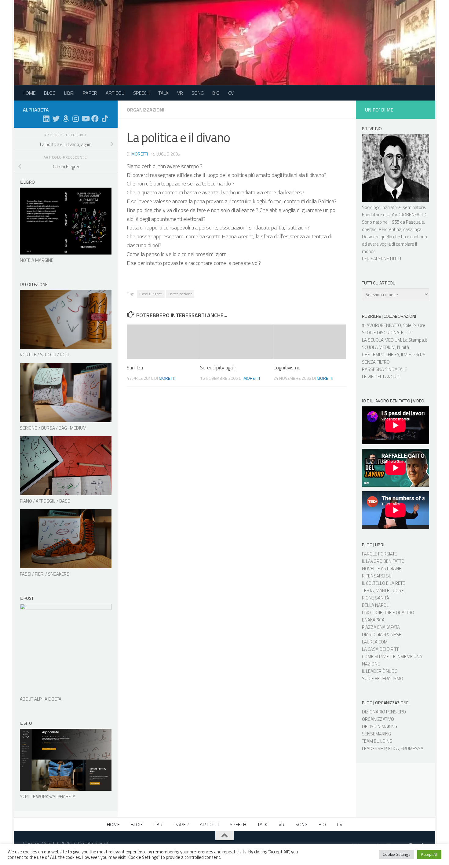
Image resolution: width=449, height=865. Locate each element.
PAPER (90, 93)
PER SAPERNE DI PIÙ (381, 258)
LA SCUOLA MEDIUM (381, 339)
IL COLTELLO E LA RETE (383, 583)
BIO (216, 93)
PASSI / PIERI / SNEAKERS (44, 573)
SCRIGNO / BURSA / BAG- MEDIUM (53, 427)
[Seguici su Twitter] (56, 118)
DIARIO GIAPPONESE (381, 634)
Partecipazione (180, 294)
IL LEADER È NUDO (380, 671)
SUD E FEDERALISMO (382, 678)
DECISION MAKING (379, 726)
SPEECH (141, 93)
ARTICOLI (115, 93)
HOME (29, 93)
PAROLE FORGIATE (379, 553)
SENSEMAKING (376, 733)
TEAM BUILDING (377, 741)
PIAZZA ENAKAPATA (381, 627)
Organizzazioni (145, 109)
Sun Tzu (135, 368)
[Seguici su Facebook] (95, 118)
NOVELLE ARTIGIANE (381, 568)
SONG (198, 93)
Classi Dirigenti (150, 294)
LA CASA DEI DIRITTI (381, 649)
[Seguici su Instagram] (75, 118)
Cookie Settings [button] (397, 854)
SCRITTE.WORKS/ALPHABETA (47, 796)
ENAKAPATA (373, 619)
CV (231, 93)
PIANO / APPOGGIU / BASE (45, 500)
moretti (139, 154)
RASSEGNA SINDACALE (384, 369)
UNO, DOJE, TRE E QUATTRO (388, 612)
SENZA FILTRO (376, 361)
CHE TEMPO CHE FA (380, 354)
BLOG (50, 93)
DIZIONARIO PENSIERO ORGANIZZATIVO (384, 715)
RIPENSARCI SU (377, 575)
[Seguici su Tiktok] (104, 118)
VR (180, 93)
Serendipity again (218, 368)
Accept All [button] (429, 854)
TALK (163, 93)
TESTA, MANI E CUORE (383, 590)
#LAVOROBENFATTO (406, 214)
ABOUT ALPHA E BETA (40, 698)
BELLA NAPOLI (375, 605)
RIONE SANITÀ (375, 597)
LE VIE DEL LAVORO (381, 376)
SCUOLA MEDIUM (378, 347)
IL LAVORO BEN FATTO (383, 561)
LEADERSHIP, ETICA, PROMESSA (392, 748)
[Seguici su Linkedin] (46, 118)
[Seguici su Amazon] (65, 118)
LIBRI (69, 93)
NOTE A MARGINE (36, 260)
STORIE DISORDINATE (382, 332)
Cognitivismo (287, 368)
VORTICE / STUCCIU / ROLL (45, 354)
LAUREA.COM (375, 641)
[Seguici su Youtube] (85, 118)
